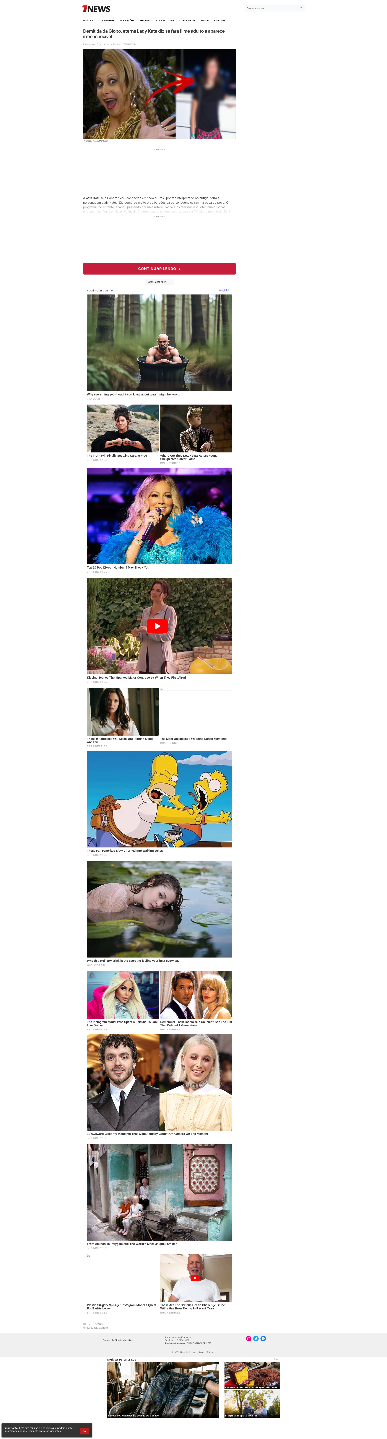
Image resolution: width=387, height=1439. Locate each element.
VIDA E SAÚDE (127, 20)
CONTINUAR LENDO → (159, 269)
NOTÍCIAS (88, 20)
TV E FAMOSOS (106, 20)
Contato (106, 1340)
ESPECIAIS (219, 20)
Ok (84, 1431)
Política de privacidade (122, 1340)
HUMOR (205, 20)
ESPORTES (145, 20)
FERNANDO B (128, 44)
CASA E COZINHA (165, 20)
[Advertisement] (159, 172)
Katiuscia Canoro (97, 1327)
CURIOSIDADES (187, 20)
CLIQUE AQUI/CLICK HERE (199, 1343)
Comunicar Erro (157, 282)
